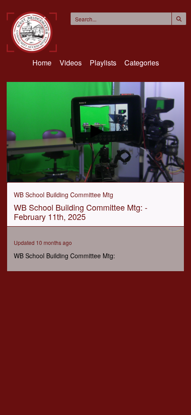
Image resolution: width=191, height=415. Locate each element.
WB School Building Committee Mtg (63, 194)
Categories (141, 62)
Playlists (103, 62)
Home (42, 62)
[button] (95, 131)
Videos (71, 62)
